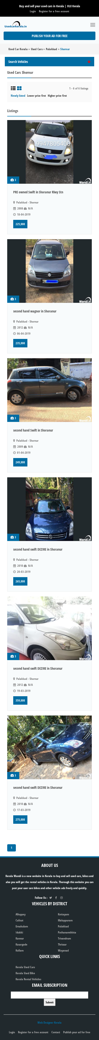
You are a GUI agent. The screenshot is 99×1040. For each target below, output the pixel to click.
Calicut (19, 920)
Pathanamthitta (67, 932)
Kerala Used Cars (25, 967)
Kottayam (63, 914)
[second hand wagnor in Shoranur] (49, 271)
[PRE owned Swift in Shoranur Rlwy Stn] (49, 152)
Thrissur (62, 944)
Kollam (20, 950)
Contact (55, 1032)
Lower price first (36, 96)
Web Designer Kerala (49, 1022)
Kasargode (21, 944)
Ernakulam (22, 926)
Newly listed (18, 96)
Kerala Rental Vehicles (28, 979)
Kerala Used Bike (25, 973)
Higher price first (57, 96)
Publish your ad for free (50, 36)
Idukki (19, 932)
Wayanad (63, 950)
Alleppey (20, 914)
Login (33, 11)
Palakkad (63, 926)
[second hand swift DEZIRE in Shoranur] (49, 509)
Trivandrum (64, 938)
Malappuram (65, 920)
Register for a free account (54, 11)
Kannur (20, 938)
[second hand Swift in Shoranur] (49, 390)
